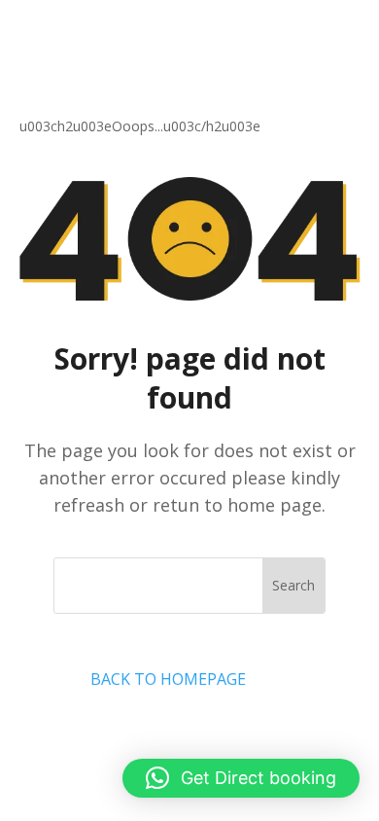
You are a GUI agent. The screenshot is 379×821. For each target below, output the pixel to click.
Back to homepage (168, 679)
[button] (241, 778)
